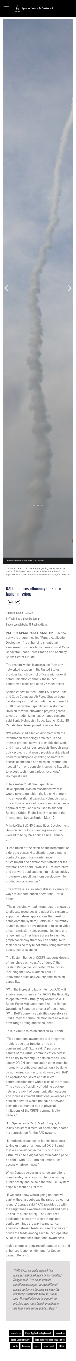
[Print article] (10, 602)
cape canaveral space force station (50, 1339)
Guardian (26, 1346)
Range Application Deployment (38, 1333)
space (36, 1346)
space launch (49, 1346)
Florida (15, 1346)
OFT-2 (61, 1346)
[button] (6, 8)
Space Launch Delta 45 (21, 1339)
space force (16, 1333)
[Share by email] (17, 602)
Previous (6, 288)
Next (69, 288)
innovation (60, 1333)
